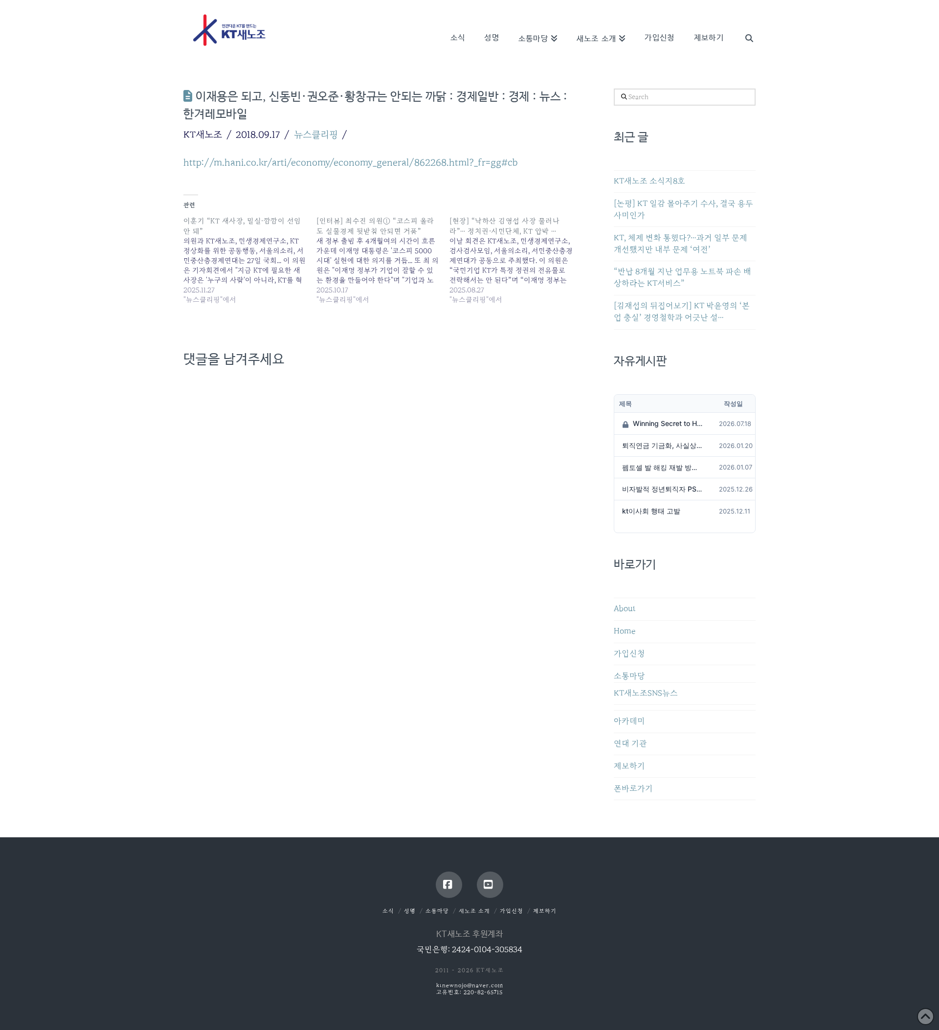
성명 (410, 911)
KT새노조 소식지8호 (649, 181)
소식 (388, 911)
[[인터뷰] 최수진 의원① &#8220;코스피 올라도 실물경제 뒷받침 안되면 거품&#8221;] (382, 260)
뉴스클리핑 (316, 134)
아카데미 (629, 721)
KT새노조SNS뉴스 (646, 693)
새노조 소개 (474, 911)
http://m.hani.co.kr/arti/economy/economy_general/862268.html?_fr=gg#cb (350, 162)
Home (624, 631)
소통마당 (629, 676)
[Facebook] (449, 885)
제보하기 (629, 766)
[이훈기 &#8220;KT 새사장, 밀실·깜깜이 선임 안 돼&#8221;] (249, 260)
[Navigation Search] (744, 24)
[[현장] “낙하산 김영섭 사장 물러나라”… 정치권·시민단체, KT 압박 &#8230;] (515, 260)
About (625, 609)
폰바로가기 (633, 789)
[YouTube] (490, 885)
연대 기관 (630, 744)
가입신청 (629, 654)
